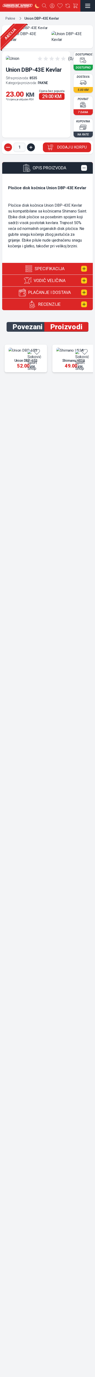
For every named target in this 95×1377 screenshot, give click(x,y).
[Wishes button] (60, 6)
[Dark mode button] (37, 6)
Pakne (10, 18)
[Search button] (44, 6)
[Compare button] (68, 6)
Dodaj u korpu (72, 147)
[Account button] (52, 6)
